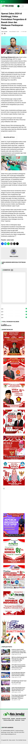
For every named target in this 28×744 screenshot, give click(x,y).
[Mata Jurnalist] (7, 7)
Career (22, 720)
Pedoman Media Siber (9, 720)
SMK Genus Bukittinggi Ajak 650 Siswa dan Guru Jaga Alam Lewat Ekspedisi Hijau (19, 659)
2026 (14, 309)
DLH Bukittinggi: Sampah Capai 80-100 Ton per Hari (19, 681)
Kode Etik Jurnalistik (21, 718)
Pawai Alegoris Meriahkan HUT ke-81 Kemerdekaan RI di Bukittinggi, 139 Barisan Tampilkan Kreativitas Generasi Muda (19, 697)
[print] (11, 243)
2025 (14, 312)
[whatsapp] (8, 243)
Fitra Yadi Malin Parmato (21, 740)
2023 (14, 317)
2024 (14, 315)
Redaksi (13, 718)
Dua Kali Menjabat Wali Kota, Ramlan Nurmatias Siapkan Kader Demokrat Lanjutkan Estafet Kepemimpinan (18, 674)
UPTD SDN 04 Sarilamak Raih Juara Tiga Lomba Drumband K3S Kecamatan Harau (18, 666)
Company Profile (6, 718)
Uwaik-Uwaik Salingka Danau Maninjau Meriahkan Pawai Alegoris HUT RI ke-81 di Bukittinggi (18, 689)
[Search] (26, 2)
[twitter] (5, 243)
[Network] (18, 6)
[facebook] (1, 2)
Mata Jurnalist (12, 740)
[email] (14, 243)
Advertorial (17, 720)
